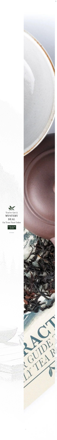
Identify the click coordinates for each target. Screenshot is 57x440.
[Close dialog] (55, 1)
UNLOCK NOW (12, 227)
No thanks (12, 232)
